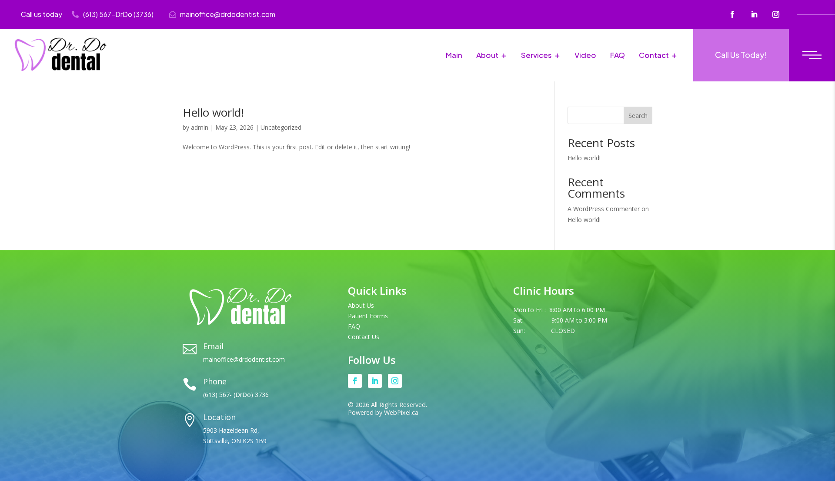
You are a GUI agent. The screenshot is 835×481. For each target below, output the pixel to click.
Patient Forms (368, 316)
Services (536, 55)
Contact (654, 55)
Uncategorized (281, 127)
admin (199, 127)
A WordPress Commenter (604, 209)
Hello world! (213, 112)
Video (585, 55)
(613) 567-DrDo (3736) (118, 14)
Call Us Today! (741, 55)
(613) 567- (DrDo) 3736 (236, 394)
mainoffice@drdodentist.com (227, 14)
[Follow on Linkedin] (754, 14)
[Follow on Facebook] (732, 14)
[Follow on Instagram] (776, 14)
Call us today (41, 14)
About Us (361, 305)
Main (454, 55)
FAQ (617, 55)
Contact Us (363, 337)
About (487, 55)
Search (638, 115)
